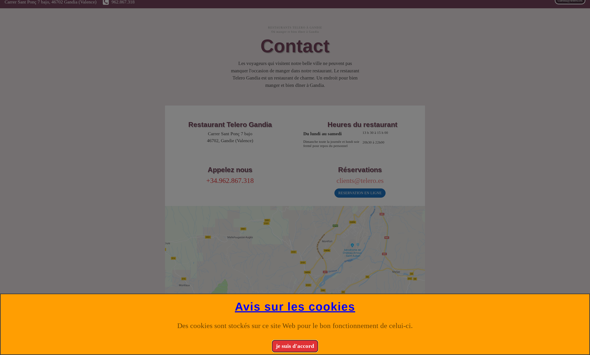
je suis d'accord (295, 346)
